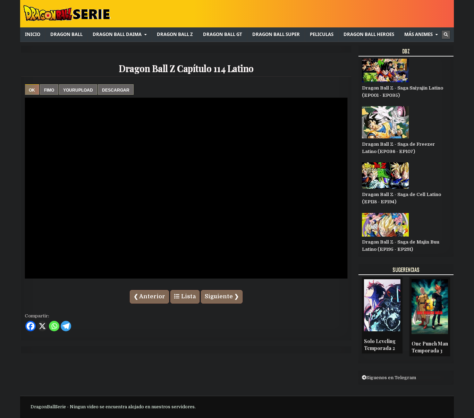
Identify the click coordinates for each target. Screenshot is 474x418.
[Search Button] (446, 35)
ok (32, 90)
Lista (188, 296)
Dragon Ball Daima (117, 34)
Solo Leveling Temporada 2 (380, 344)
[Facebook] (30, 326)
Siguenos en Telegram (391, 377)
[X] (42, 326)
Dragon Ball (66, 34)
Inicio (32, 34)
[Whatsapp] (54, 326)
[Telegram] (66, 326)
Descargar (115, 90)
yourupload (78, 90)
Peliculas (321, 34)
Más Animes (418, 34)
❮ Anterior (149, 296)
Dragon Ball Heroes (369, 34)
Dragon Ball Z (175, 34)
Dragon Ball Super (276, 34)
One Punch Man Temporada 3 (430, 347)
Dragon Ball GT (222, 34)
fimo (49, 90)
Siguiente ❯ (222, 296)
